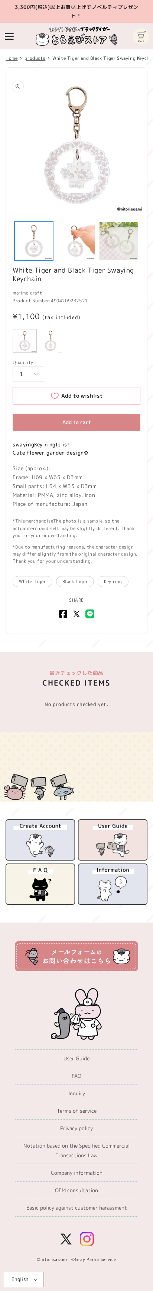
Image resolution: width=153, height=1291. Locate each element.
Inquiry (76, 1093)
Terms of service (77, 1110)
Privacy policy (76, 1128)
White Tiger (32, 581)
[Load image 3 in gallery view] (118, 241)
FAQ (76, 1075)
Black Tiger (75, 581)
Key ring (113, 581)
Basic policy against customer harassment (76, 1207)
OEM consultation (76, 1190)
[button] (9, 36)
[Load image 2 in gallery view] (76, 241)
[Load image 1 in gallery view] (33, 241)
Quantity (23, 362)
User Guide (76, 1058)
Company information (76, 1172)
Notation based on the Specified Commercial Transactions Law (76, 1150)
